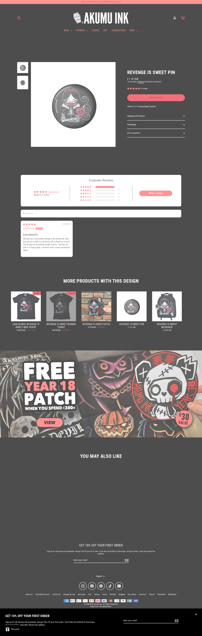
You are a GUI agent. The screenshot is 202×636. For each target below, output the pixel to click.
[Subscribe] (176, 620)
